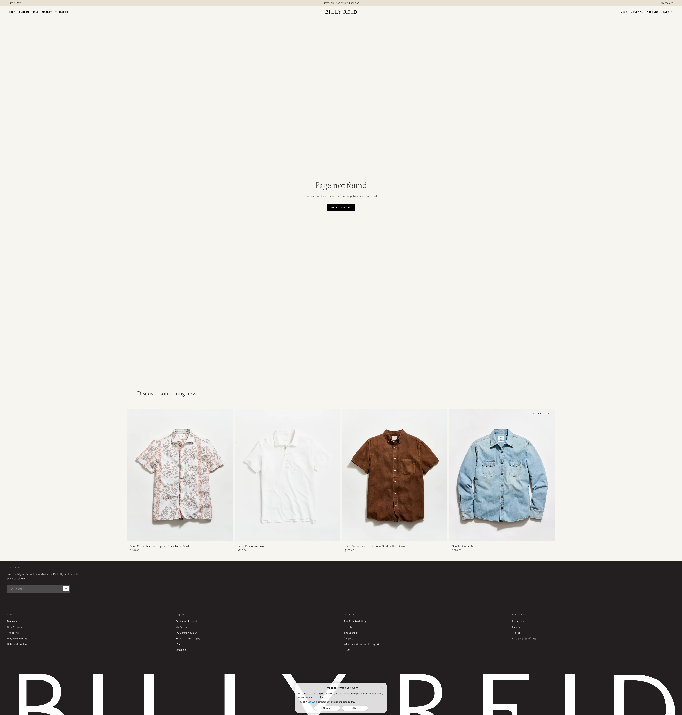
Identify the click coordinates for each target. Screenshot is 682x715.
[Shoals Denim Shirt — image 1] (502, 475)
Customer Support (186, 621)
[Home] (341, 12)
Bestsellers (13, 621)
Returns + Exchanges (188, 638)
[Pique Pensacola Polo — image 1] (287, 475)
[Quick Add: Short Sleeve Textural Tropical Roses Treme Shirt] (131, 536)
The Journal (351, 632)
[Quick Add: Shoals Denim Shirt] (454, 536)
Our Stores (350, 626)
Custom (24, 12)
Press (347, 649)
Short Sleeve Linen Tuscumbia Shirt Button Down (375, 546)
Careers (348, 638)
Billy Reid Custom (17, 644)
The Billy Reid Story (355, 621)
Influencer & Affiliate (524, 638)
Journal (636, 12)
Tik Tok (516, 632)
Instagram (518, 621)
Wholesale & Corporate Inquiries (362, 644)
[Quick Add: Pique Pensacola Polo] (239, 536)
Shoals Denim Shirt (463, 546)
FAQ (178, 644)
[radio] (238, 467)
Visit (624, 12)
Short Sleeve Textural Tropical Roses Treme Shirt (159, 546)
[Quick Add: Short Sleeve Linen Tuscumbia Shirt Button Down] (346, 536)
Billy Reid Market (17, 638)
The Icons (13, 632)
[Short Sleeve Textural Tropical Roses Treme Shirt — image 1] (180, 475)
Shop (12, 12)
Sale (35, 12)
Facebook (518, 626)
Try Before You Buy (187, 632)
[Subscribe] (66, 588)
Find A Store (15, 2)
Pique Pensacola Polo (250, 546)
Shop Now (354, 2)
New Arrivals (14, 626)
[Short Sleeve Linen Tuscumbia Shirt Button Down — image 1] (394, 475)
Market (47, 12)
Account (652, 12)
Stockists (181, 649)
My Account (667, 2)
